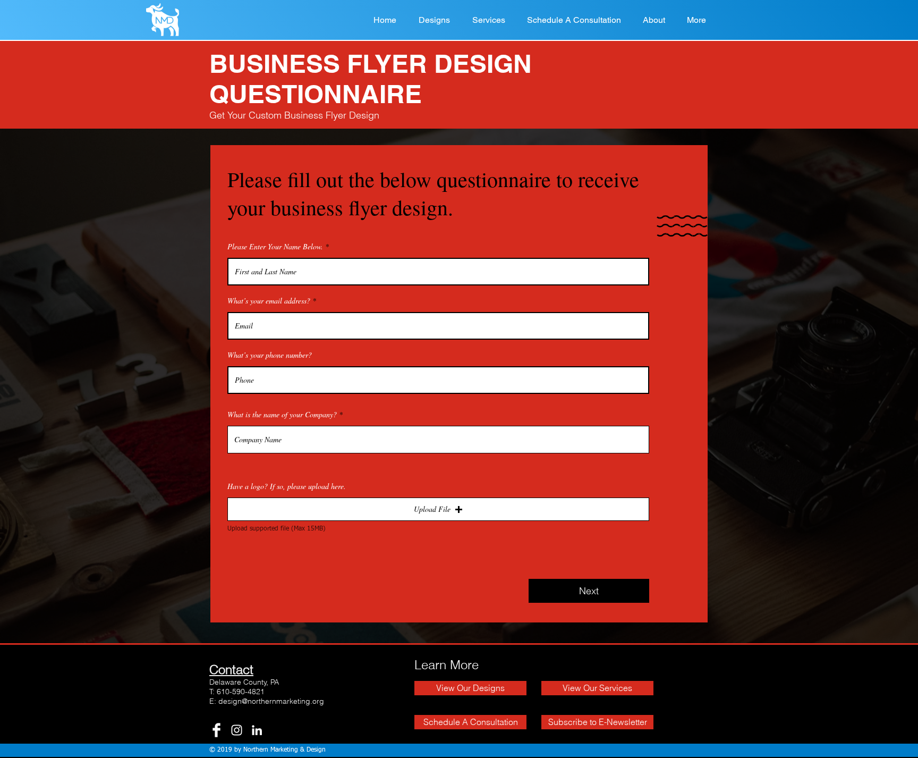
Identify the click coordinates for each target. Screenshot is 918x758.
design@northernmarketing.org (271, 701)
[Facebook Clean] (216, 730)
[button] (438, 509)
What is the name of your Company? (282, 414)
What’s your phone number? (269, 355)
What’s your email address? (268, 301)
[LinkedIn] (257, 730)
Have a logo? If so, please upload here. (286, 486)
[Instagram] (237, 730)
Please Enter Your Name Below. (275, 246)
